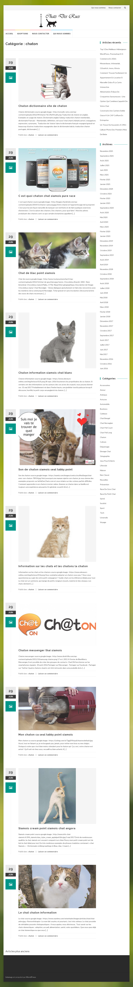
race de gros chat (108, 489)
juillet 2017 (104, 345)
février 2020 (105, 231)
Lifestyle (103, 465)
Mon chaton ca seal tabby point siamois (45, 734)
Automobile (104, 404)
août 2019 (104, 260)
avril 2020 (104, 222)
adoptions (22, 33)
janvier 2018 (105, 316)
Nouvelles (104, 480)
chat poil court (106, 428)
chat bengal (105, 418)
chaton (31, 135)
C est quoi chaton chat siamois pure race (46, 195)
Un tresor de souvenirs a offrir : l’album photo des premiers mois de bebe (113, 129)
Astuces (103, 399)
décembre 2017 (106, 321)
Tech (102, 513)
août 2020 (104, 212)
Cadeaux (103, 413)
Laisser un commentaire (48, 135)
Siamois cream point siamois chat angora (46, 828)
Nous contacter (115, 7)
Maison (103, 470)
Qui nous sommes (98, 7)
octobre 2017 (106, 331)
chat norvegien (106, 423)
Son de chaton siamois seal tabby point (45, 469)
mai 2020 (103, 217)
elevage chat (105, 451)
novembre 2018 (106, 269)
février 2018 (105, 312)
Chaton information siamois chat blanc (45, 372)
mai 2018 (103, 297)
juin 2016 (104, 368)
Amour (102, 390)
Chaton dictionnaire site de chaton (42, 106)
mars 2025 (104, 175)
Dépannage (104, 447)
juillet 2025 (104, 165)
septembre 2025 (107, 156)
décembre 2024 (106, 189)
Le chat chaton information (37, 912)
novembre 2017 (106, 326)
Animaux (103, 395)
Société (103, 503)
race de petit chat (108, 494)
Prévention (104, 484)
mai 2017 (103, 354)
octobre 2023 (106, 194)
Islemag (8, 977)
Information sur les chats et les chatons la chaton (53, 566)
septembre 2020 (107, 208)
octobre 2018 (106, 274)
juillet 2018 (104, 288)
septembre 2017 (107, 335)
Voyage (103, 522)
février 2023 (105, 198)
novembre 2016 (106, 359)
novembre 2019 (106, 245)
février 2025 (105, 179)
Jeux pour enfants (107, 461)
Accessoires (105, 385)
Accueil (9, 33)
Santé (102, 499)
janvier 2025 (105, 184)
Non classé (104, 475)
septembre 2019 (107, 255)
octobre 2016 (106, 364)
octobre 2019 (106, 250)
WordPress (31, 977)
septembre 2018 (107, 279)
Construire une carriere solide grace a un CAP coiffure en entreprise (112, 115)
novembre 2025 (106, 151)
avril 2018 (104, 302)
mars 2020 (104, 227)
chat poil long (106, 432)
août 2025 (104, 160)
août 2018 (104, 283)
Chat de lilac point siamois (36, 273)
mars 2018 (104, 307)
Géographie (105, 456)
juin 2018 (104, 293)
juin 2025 (104, 170)
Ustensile (104, 517)
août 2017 (104, 340)
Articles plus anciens (17, 951)
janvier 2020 (105, 236)
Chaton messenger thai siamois (40, 650)
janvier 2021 (105, 203)
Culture (103, 442)
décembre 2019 (106, 241)
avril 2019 (104, 264)
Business (103, 409)
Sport (102, 508)
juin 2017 (104, 349)
